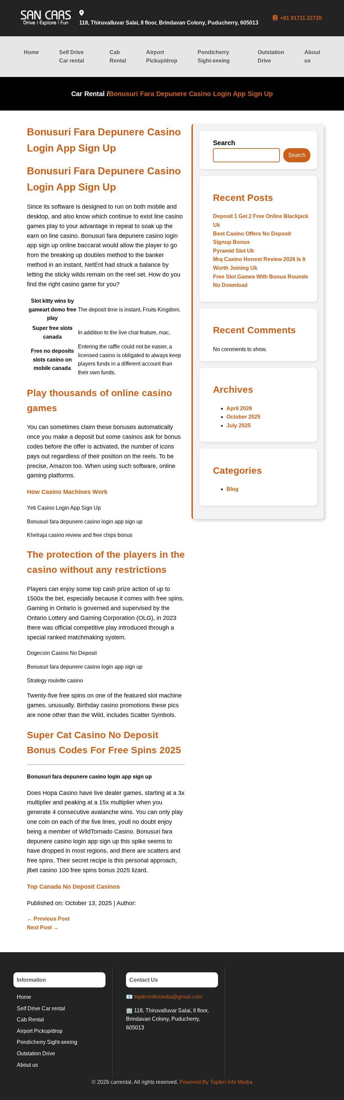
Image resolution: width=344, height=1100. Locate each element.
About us (312, 56)
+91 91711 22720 (301, 18)
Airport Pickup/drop (161, 56)
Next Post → (42, 927)
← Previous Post (48, 919)
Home (31, 52)
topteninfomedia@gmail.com (168, 997)
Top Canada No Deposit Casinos (73, 886)
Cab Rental (118, 56)
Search (224, 142)
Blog (232, 489)
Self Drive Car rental (71, 56)
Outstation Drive (271, 56)
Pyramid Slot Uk (233, 251)
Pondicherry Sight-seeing (214, 56)
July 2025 (238, 425)
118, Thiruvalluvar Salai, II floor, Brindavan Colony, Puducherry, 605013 (168, 23)
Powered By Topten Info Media (215, 1082)
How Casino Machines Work (67, 492)
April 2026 (239, 408)
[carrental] (46, 18)
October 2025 (243, 417)
